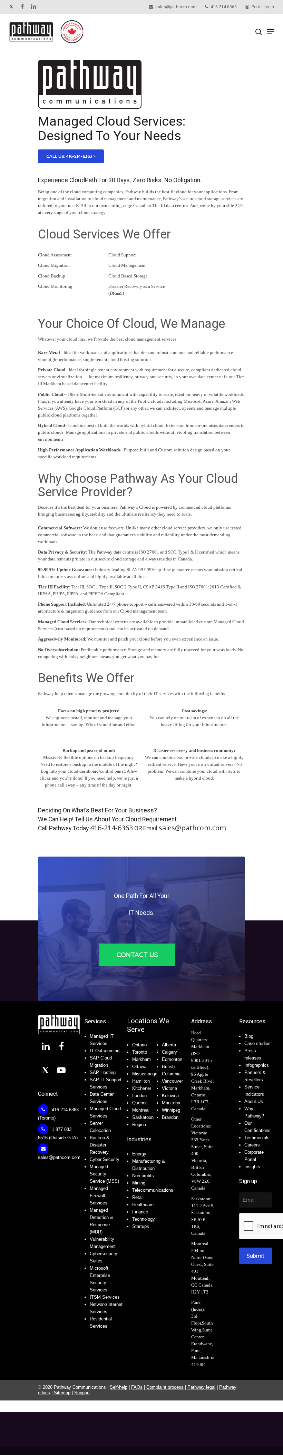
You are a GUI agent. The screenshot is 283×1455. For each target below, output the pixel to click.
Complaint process (165, 1387)
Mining (138, 1182)
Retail (138, 1197)
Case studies (257, 1043)
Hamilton (141, 1081)
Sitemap (62, 1392)
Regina (139, 1124)
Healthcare (143, 1204)
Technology (143, 1219)
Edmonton (172, 1059)
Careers (252, 1145)
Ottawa (139, 1066)
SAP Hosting (103, 1072)
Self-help (118, 1387)
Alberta (169, 1044)
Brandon (170, 1117)
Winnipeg (171, 1110)
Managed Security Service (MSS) (104, 1174)
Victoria (169, 1088)
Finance (140, 1211)
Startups (140, 1226)
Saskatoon (143, 1117)
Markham (141, 1059)
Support (82, 1392)
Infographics (256, 1065)
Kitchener (141, 1088)
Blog (248, 1036)
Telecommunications (152, 1190)
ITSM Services (105, 1297)
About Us (253, 1101)
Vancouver (172, 1081)
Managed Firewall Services (99, 1195)
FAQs (137, 1387)
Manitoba (171, 1102)
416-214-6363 (111, 827)
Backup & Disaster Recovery (99, 1145)
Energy (139, 1153)
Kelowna (170, 1095)
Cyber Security (104, 1159)
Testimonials (257, 1137)
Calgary (169, 1052)
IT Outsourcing (104, 1050)
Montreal (140, 1110)
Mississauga (144, 1073)
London (139, 1095)
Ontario (139, 1044)
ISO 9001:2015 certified (201, 1060)
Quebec (140, 1102)
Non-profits (143, 1175)
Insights (252, 1166)
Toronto (139, 1052)
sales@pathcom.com (192, 827)
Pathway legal (201, 1387)
